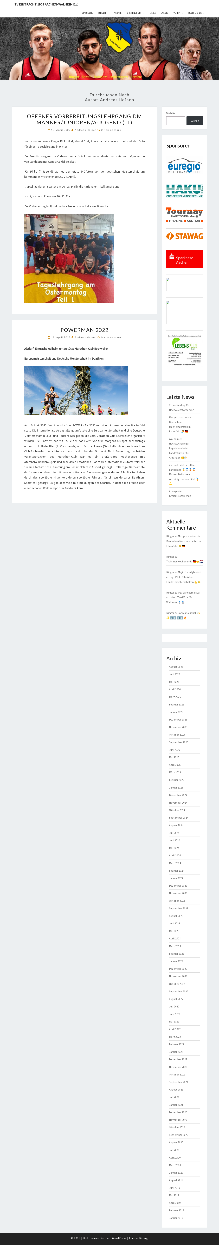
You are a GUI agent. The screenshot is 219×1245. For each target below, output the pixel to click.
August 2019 (176, 1180)
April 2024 (175, 855)
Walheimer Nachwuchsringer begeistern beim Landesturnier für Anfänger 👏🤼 (179, 448)
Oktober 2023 (177, 900)
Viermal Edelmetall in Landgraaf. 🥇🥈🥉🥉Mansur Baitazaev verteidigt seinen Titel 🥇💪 (184, 474)
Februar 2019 (176, 1210)
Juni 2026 (174, 674)
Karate (117, 12)
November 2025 (178, 727)
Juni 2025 (174, 749)
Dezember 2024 (178, 795)
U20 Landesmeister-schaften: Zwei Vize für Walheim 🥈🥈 (183, 597)
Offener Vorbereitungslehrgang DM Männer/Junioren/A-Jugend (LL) (84, 119)
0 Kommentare (111, 129)
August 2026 (176, 666)
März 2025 (175, 772)
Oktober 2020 (177, 1127)
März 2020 (175, 1165)
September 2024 (178, 817)
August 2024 (176, 825)
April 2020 (175, 1157)
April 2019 (175, 1202)
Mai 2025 (174, 757)
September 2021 (178, 1082)
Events (164, 12)
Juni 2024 (174, 840)
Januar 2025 (176, 787)
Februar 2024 (176, 870)
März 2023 (175, 946)
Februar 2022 (176, 1044)
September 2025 (178, 742)
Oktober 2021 (177, 1074)
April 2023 (175, 938)
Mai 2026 (174, 681)
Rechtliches (195, 12)
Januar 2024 (176, 878)
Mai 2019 (174, 1195)
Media (153, 12)
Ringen (102, 12)
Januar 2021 (176, 1104)
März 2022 (175, 1036)
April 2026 (175, 689)
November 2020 (178, 1119)
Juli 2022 (174, 1006)
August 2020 (176, 1142)
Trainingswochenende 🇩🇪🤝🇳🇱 (184, 561)
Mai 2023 (174, 931)
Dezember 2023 (178, 885)
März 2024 (175, 863)
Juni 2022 (174, 1014)
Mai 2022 (174, 1021)
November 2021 (178, 1067)
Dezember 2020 (178, 1112)
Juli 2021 (174, 1097)
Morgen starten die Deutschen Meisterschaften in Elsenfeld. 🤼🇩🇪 (183, 541)
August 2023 (176, 916)
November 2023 (178, 893)
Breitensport (134, 12)
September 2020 (178, 1134)
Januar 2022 (176, 1051)
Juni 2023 (174, 923)
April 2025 (175, 764)
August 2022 (176, 999)
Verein (176, 12)
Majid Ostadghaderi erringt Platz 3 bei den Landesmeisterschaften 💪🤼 (183, 577)
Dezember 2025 (178, 719)
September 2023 (178, 908)
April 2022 (175, 1029)
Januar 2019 (176, 1218)
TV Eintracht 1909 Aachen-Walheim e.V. (46, 4)
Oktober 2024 (177, 810)
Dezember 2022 (178, 968)
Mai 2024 (174, 848)
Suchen (170, 113)
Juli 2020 (174, 1150)
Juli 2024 (174, 833)
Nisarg (143, 1238)
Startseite (87, 12)
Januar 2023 (176, 961)
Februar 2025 (176, 780)
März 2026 (175, 696)
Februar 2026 (176, 704)
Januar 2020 (176, 1172)
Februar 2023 (176, 953)
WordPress (119, 1238)
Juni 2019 (174, 1187)
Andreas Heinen (86, 129)
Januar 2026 (176, 712)
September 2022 (178, 991)
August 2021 (176, 1089)
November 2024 (178, 802)
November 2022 (178, 976)
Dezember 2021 (178, 1059)
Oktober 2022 (177, 984)
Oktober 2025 (177, 734)
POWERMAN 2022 (84, 330)
